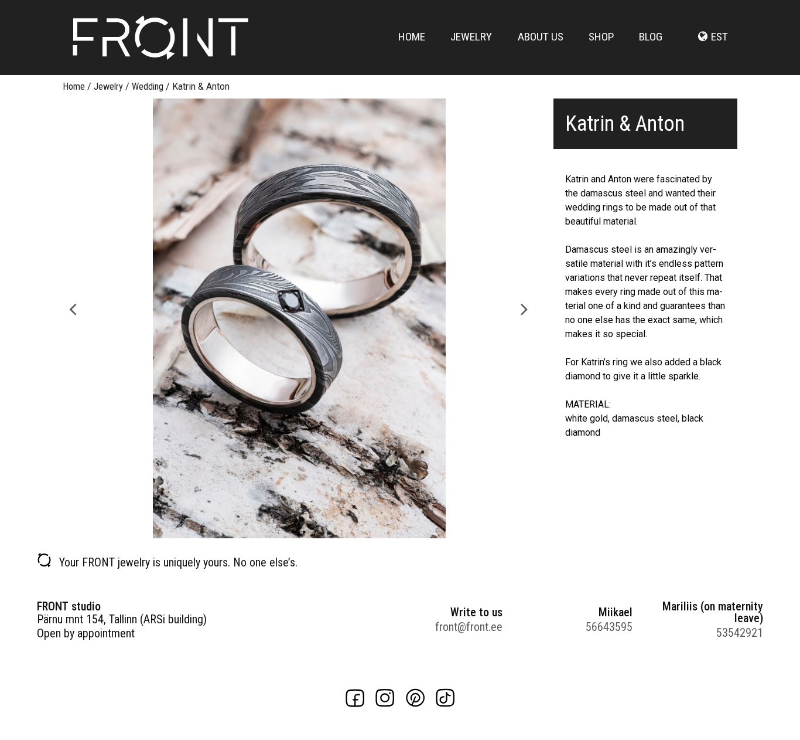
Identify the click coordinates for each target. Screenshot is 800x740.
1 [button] (287, 532)
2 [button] (299, 532)
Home (411, 36)
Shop (601, 36)
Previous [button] (73, 308)
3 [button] (310, 532)
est (719, 36)
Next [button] (524, 308)
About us (540, 36)
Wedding (147, 86)
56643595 (609, 627)
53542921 (739, 633)
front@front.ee (468, 627)
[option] (299, 318)
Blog (650, 36)
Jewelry (471, 36)
